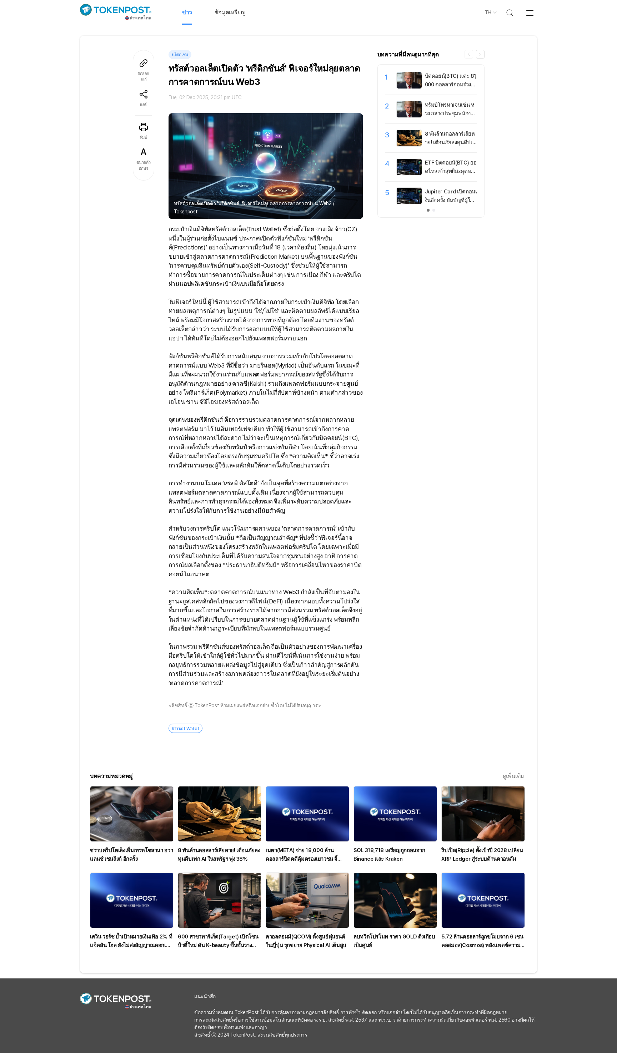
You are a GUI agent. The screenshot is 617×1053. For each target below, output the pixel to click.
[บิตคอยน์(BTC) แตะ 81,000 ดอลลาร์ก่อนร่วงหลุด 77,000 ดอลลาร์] (409, 87)
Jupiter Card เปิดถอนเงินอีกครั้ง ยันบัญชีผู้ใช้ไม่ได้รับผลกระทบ (451, 200)
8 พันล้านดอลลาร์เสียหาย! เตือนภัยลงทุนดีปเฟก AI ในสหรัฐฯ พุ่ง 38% (450, 142)
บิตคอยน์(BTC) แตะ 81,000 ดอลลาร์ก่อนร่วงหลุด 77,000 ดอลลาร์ (451, 84)
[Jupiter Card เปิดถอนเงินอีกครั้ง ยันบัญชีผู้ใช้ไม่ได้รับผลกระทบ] (409, 202)
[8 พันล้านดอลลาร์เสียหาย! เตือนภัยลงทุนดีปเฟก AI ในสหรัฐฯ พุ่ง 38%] (409, 144)
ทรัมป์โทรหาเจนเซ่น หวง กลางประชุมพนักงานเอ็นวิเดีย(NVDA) (451, 113)
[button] (480, 54)
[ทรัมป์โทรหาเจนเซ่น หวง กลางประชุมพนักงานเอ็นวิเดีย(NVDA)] (409, 115)
